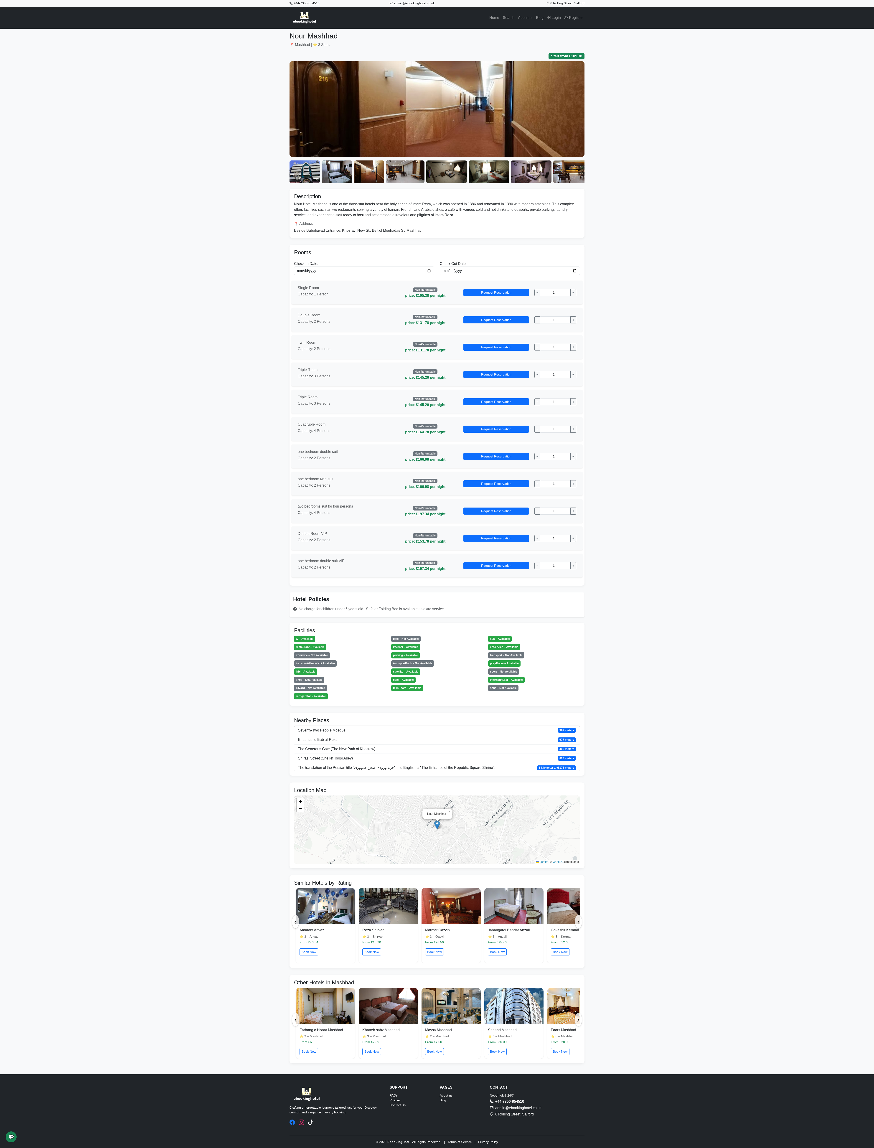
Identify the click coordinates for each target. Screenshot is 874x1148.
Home (494, 18)
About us (525, 18)
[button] (437, 825)
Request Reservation (496, 292)
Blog (540, 18)
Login (556, 18)
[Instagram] (301, 1122)
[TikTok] (310, 1122)
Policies (395, 1100)
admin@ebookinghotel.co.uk (414, 3)
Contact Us (398, 1105)
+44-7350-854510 (307, 3)
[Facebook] (292, 1122)
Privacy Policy (488, 1142)
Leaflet (543, 862)
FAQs (394, 1095)
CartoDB (558, 862)
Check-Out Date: (453, 264)
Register (575, 18)
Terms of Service (460, 1142)
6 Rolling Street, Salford (567, 3)
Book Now (309, 952)
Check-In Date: (306, 264)
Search (508, 18)
